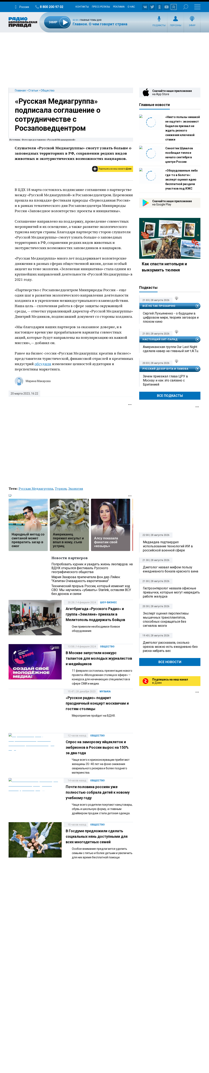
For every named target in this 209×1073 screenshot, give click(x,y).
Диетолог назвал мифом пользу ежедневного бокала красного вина (170, 569)
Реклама (119, 6)
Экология (75, 488)
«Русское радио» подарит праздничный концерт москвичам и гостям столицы (97, 703)
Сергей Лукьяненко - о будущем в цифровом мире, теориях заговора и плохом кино (171, 317)
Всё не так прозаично (159, 305)
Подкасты (159, 25)
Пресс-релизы (101, 6)
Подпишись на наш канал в (115, 169)
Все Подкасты (170, 396)
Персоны (175, 25)
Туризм (61, 488)
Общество (47, 90)
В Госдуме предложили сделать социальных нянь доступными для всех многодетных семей (97, 836)
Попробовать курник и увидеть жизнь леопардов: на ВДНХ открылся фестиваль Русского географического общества (92, 568)
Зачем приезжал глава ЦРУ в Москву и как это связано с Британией (165, 380)
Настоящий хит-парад (159, 339)
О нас (131, 6)
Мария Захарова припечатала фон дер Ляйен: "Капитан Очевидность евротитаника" (85, 579)
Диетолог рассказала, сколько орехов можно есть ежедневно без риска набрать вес (170, 647)
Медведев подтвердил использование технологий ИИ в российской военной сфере (168, 546)
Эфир (192, 25)
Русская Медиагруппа (36, 488)
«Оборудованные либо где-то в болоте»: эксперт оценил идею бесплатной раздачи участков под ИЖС (181, 179)
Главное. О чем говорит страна (100, 24)
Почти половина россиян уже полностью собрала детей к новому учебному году (98, 792)
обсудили (42, 363)
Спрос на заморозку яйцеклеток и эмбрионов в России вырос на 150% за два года (97, 747)
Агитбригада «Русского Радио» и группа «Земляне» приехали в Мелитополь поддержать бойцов (95, 614)
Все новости (169, 662)
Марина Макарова (38, 381)
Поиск (185, 6)
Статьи (33, 90)
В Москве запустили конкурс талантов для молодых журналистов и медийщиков (99, 658)
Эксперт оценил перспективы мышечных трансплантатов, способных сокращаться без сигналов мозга (166, 619)
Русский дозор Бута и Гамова (165, 368)
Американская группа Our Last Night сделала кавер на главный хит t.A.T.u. (171, 349)
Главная (20, 90)
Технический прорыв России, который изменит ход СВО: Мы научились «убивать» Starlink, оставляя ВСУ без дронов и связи (91, 590)
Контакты (82, 6)
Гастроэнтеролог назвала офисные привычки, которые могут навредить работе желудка (171, 592)
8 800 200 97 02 (51, 7)
